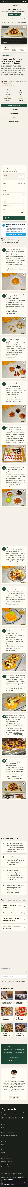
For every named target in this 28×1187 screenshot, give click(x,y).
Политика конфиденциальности (9, 1135)
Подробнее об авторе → (14, 1091)
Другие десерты (7, 55)
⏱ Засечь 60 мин (18, 734)
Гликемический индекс (6, 1166)
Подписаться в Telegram (15, 234)
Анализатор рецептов (6, 1164)
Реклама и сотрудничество (7, 1132)
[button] (14, 34)
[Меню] (22, 14)
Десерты (3, 1152)
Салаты (3, 1149)
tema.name (17, 1175)
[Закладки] (5, 14)
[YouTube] (10, 1)
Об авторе (3, 1127)
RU (22, 1)
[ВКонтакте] (14, 1097)
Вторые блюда (6, 18)
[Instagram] (5, 1)
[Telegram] (3, 1)
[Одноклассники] (19, 1118)
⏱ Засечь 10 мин (17, 401)
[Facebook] (22, 1118)
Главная (3, 1124)
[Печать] (14, 117)
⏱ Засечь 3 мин (11, 313)
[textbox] (14, 976)
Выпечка (20, 18)
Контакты (3, 1130)
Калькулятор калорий (6, 1161)
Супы (13, 18)
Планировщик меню (6, 1158)
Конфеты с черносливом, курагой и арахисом (20, 1020)
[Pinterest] (8, 1)
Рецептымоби (8, 1109)
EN (25, 1)
